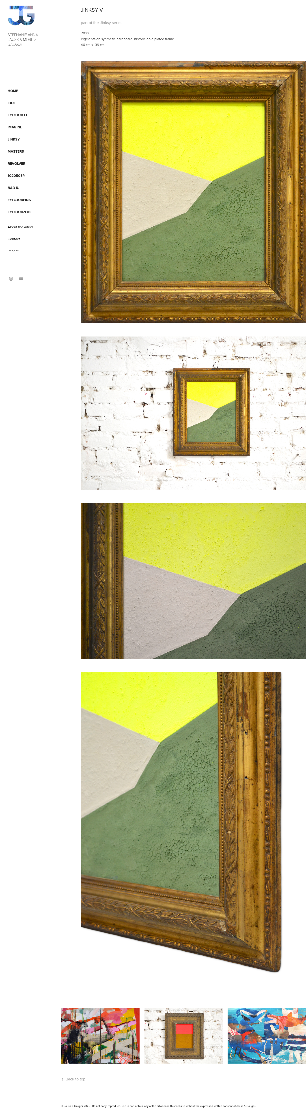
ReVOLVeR (16, 163)
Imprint (13, 250)
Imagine (15, 127)
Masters (16, 151)
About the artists (20, 226)
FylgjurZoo (19, 212)
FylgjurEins (19, 199)
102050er (16, 175)
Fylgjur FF (18, 115)
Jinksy (14, 139)
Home (13, 90)
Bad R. (13, 187)
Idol (11, 103)
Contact (14, 238)
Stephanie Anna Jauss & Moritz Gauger (23, 39)
